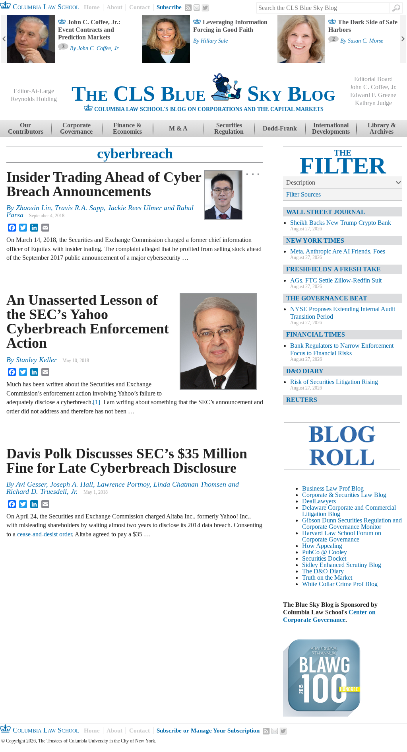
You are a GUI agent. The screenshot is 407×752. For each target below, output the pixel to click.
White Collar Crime (326, 584)
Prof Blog (365, 584)
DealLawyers (319, 501)
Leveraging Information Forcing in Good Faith (230, 26)
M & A (178, 128)
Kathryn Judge (373, 102)
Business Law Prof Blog (333, 488)
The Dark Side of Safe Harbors (362, 26)
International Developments (331, 128)
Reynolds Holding (34, 98)
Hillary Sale (214, 41)
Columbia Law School (45, 7)
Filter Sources (303, 194)
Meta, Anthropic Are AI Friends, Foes (337, 251)
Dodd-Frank (280, 128)
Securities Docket (324, 558)
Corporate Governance (76, 128)
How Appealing (322, 545)
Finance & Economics (127, 128)
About (114, 7)
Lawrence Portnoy (123, 484)
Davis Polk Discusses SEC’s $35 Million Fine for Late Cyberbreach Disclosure (126, 461)
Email (197, 7)
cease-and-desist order (44, 534)
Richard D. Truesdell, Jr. (42, 491)
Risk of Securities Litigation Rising (334, 381)
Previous (4, 39)
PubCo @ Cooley (324, 552)
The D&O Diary (323, 571)
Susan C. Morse (365, 41)
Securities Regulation (229, 128)
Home (92, 7)
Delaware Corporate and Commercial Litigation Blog (349, 510)
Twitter (205, 8)
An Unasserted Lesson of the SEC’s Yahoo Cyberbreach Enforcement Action (87, 321)
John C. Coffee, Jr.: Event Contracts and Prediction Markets (89, 30)
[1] (96, 402)
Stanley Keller (36, 360)
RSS (188, 7)
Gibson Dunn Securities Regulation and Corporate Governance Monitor (352, 523)
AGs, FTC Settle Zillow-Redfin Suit (336, 280)
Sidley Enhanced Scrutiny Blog (341, 564)
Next (403, 39)
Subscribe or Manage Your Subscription (208, 730)
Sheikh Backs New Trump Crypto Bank (340, 222)
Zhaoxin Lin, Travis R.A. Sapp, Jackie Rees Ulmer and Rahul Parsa (100, 211)
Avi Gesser (31, 484)
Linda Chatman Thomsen (189, 484)
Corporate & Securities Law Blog (344, 494)
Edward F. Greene (373, 95)
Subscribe (169, 7)
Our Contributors (25, 128)
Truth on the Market (327, 577)
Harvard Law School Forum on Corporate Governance (341, 536)
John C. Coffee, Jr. (98, 48)
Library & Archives (382, 128)
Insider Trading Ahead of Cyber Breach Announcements (103, 184)
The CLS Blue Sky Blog (203, 93)
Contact (139, 7)
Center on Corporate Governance (329, 616)
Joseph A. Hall (71, 484)
